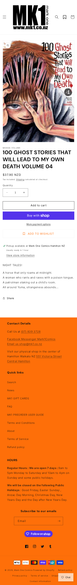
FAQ (9, 406)
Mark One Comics (23, 570)
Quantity (8, 185)
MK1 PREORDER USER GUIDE (25, 414)
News (10, 390)
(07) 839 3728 (31, 331)
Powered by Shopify (43, 570)
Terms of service (39, 575)
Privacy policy (19, 575)
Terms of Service (18, 438)
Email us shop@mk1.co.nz (24, 344)
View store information (20, 255)
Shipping (20, 179)
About (11, 430)
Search (11, 382)
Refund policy (16, 447)
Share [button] (10, 298)
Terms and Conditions (21, 422)
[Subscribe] (59, 521)
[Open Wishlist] (65, 17)
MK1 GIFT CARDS (18, 398)
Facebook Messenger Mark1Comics (31, 339)
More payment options (39, 224)
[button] (4, 17)
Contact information (40, 581)
